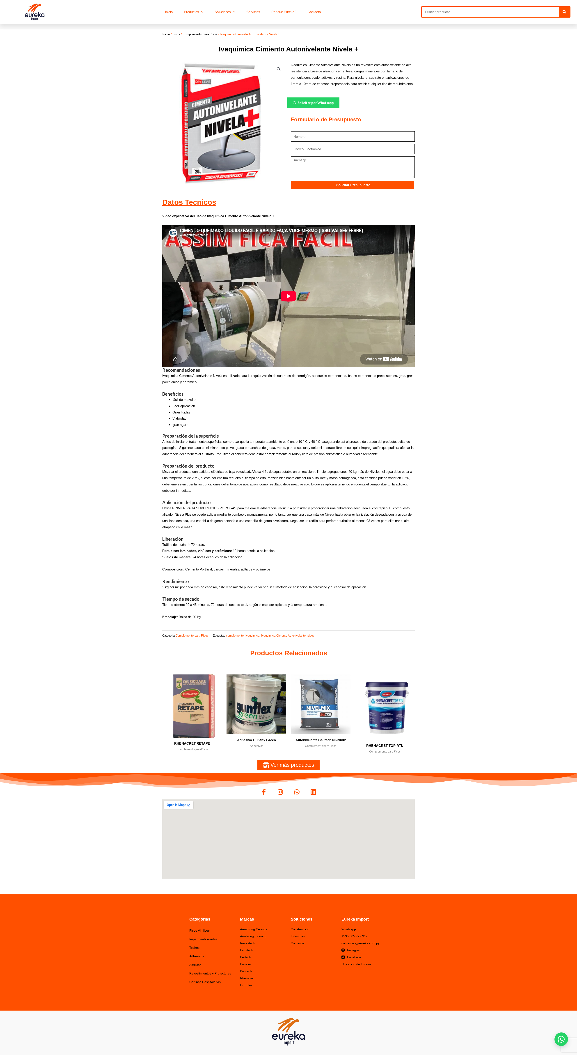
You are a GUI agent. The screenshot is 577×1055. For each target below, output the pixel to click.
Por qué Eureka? (283, 12)
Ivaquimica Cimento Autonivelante (283, 635)
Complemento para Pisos (200, 34)
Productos (191, 12)
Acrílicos (195, 965)
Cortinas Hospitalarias (205, 982)
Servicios (253, 12)
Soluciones (223, 12)
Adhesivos (196, 956)
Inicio (169, 12)
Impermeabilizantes (203, 939)
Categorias (199, 919)
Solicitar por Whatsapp (316, 103)
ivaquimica (252, 635)
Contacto (314, 12)
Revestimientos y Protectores (210, 973)
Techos (194, 947)
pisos (310, 635)
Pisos (176, 34)
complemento (235, 635)
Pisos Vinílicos (199, 930)
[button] (279, 69)
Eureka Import (355, 919)
